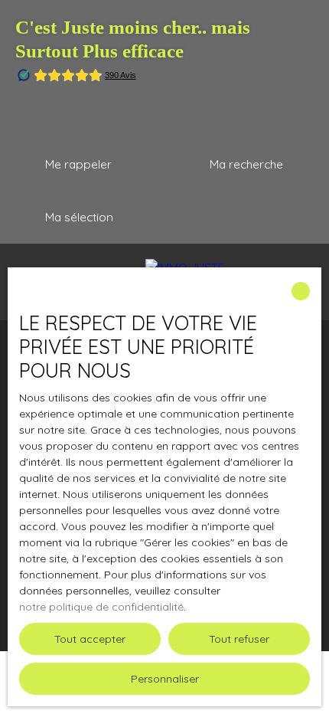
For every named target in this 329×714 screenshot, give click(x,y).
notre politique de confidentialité (101, 607)
